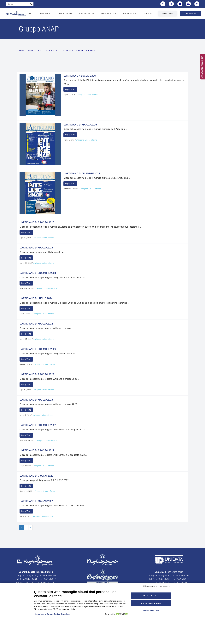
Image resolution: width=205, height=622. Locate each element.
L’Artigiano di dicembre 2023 (38, 348)
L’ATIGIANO (91, 50)
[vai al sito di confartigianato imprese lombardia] (102, 559)
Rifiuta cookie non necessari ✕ (156, 586)
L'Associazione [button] (44, 13)
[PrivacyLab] (122, 614)
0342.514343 (31, 579)
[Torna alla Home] (16, 13)
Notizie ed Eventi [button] (130, 13)
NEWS (21, 50)
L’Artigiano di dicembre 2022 (38, 425)
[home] (36, 560)
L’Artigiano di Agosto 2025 (37, 222)
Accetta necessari (151, 603)
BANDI (30, 50)
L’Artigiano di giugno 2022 (36, 475)
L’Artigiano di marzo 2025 (36, 247)
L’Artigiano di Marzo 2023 (36, 399)
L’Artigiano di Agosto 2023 (37, 374)
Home (29, 13)
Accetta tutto (151, 596)
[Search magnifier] (31, 4)
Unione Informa (92, 95)
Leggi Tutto (70, 89)
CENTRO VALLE (53, 50)
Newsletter (167, 13)
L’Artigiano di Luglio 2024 (36, 298)
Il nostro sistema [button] (86, 13)
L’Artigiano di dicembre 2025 (81, 173)
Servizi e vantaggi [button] (65, 13)
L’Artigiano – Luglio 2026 (79, 75)
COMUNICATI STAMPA (73, 50)
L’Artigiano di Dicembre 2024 (38, 272)
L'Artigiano (81, 95)
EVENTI (40, 50)
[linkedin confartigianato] (188, 3)
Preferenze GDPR (151, 610)
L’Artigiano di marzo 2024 (36, 323)
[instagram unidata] (196, 3)
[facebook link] (162, 3)
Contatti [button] (147, 13)
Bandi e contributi (108, 13)
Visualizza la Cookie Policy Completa (52, 614)
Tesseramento (190, 13)
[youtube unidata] (179, 3)
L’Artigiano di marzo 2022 (36, 501)
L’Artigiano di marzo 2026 (80, 124)
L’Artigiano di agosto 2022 (37, 450)
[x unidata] (171, 3)
